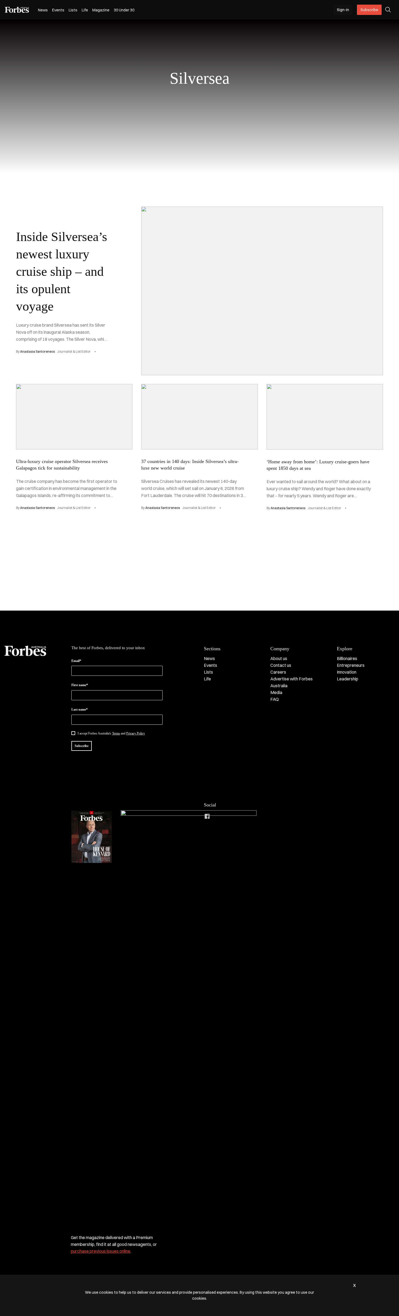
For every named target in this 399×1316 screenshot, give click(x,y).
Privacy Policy (135, 733)
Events (58, 10)
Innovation (346, 672)
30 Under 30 (124, 10)
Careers (278, 672)
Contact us (280, 665)
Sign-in (343, 9)
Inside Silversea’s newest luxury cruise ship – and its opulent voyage (61, 271)
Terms (116, 733)
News (43, 10)
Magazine (100, 10)
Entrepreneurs (351, 665)
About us (278, 658)
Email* (76, 661)
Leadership (347, 679)
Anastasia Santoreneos (37, 351)
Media (276, 692)
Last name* (79, 709)
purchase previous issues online (100, 1251)
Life (85, 10)
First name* (79, 685)
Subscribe (369, 9)
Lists (73, 10)
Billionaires (347, 658)
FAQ (274, 699)
